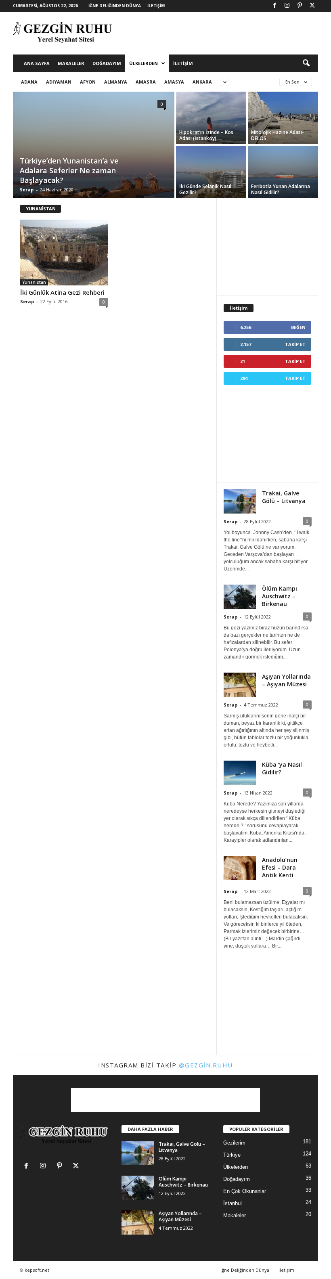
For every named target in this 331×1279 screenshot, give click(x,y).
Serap (27, 190)
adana (29, 82)
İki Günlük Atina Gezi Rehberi (62, 292)
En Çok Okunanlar (244, 1191)
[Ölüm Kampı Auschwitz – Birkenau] (138, 1188)
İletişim (156, 5)
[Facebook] (274, 6)
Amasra (146, 82)
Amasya (174, 82)
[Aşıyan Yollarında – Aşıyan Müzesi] (138, 1222)
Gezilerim (234, 1143)
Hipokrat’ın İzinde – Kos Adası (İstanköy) (206, 135)
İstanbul (232, 1203)
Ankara (202, 82)
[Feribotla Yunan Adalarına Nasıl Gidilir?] (283, 172)
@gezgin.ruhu (206, 1065)
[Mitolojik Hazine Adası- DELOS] (283, 118)
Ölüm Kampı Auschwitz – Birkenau (279, 596)
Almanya (115, 82)
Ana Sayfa (37, 63)
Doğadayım (106, 63)
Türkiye (232, 1155)
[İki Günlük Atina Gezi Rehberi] (64, 252)
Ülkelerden (143, 63)
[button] (306, 63)
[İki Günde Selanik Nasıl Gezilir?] (211, 172)
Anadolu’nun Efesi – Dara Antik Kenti (279, 867)
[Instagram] (287, 6)
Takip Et (295, 344)
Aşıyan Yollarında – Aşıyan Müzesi (286, 680)
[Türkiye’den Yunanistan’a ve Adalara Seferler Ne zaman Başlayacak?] (93, 152)
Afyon (88, 82)
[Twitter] (312, 6)
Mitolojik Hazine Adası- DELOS (277, 135)
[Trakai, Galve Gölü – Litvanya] (138, 1153)
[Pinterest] (299, 6)
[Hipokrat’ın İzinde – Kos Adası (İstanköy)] (211, 118)
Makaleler (71, 63)
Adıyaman (58, 82)
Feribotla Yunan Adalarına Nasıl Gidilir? (280, 189)
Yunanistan (34, 282)
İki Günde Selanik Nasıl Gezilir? (205, 189)
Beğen (298, 327)
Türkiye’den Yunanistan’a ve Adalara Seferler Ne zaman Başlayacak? (69, 170)
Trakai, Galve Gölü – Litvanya (284, 497)
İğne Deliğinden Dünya (114, 5)
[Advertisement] (215, 33)
